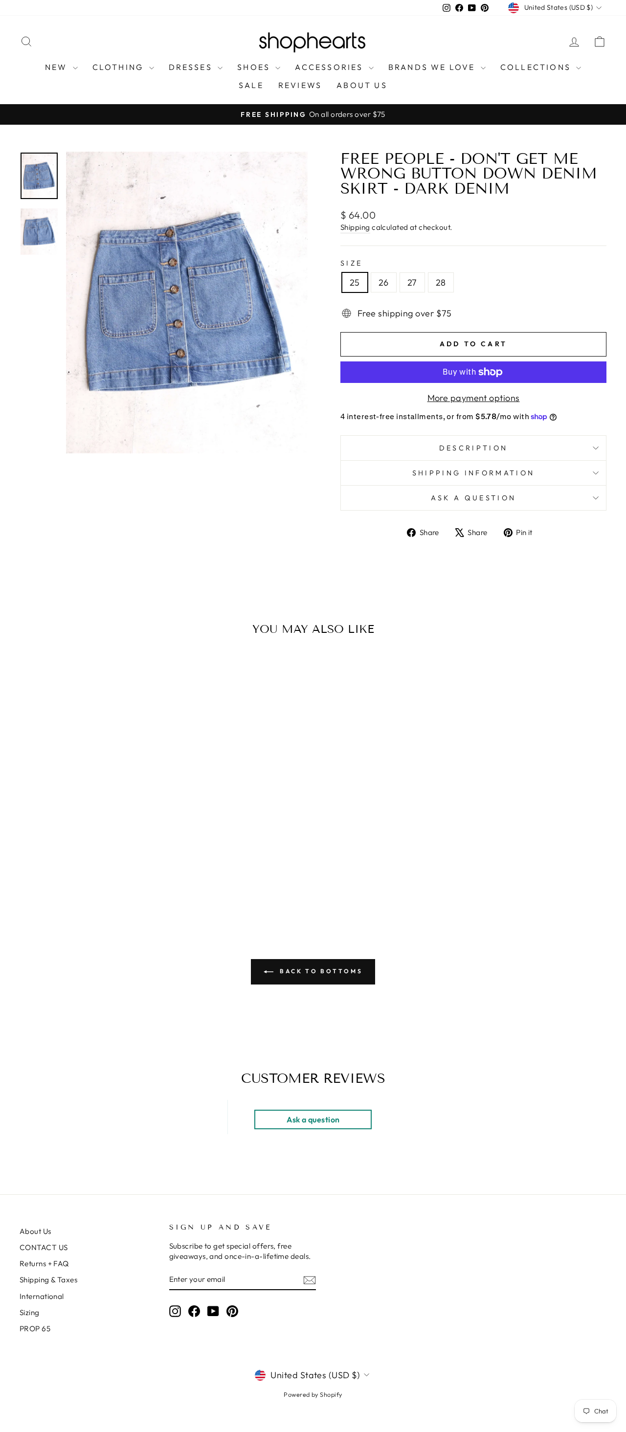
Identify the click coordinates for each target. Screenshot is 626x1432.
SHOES (255, 67)
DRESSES (192, 67)
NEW (57, 67)
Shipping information (473, 473)
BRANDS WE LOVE (433, 67)
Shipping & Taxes (48, 1279)
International (42, 1296)
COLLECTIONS (537, 67)
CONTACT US (44, 1247)
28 (441, 282)
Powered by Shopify (313, 1394)
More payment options (473, 397)
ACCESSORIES (330, 67)
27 (412, 282)
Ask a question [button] (313, 1119)
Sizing (30, 1312)
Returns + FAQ (44, 1263)
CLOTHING (119, 67)
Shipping (355, 227)
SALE (251, 85)
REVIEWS (300, 85)
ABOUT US (361, 85)
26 (384, 282)
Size (351, 263)
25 (355, 282)
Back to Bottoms (320, 971)
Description (473, 448)
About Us (35, 1231)
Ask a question (473, 497)
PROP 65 (35, 1328)
